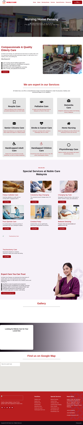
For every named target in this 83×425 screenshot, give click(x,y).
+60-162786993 (71, 412)
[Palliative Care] (41, 102)
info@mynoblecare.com (72, 415)
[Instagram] (5, 408)
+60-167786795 (71, 410)
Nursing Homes (45, 2)
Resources (68, 2)
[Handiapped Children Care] (41, 143)
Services (53, 2)
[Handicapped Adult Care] (14, 143)
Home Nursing (69, 128)
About (38, 2)
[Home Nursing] (68, 123)
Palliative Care (41, 106)
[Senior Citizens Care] (14, 123)
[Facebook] (2, 408)
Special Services (60, 2)
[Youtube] (12, 408)
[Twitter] (7, 408)
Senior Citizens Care (14, 128)
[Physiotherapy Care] (68, 145)
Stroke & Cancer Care (41, 128)
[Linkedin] (10, 408)
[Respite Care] (14, 102)
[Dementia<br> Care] (68, 100)
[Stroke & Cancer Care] (41, 123)
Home (34, 2)
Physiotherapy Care (68, 149)
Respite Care (14, 106)
